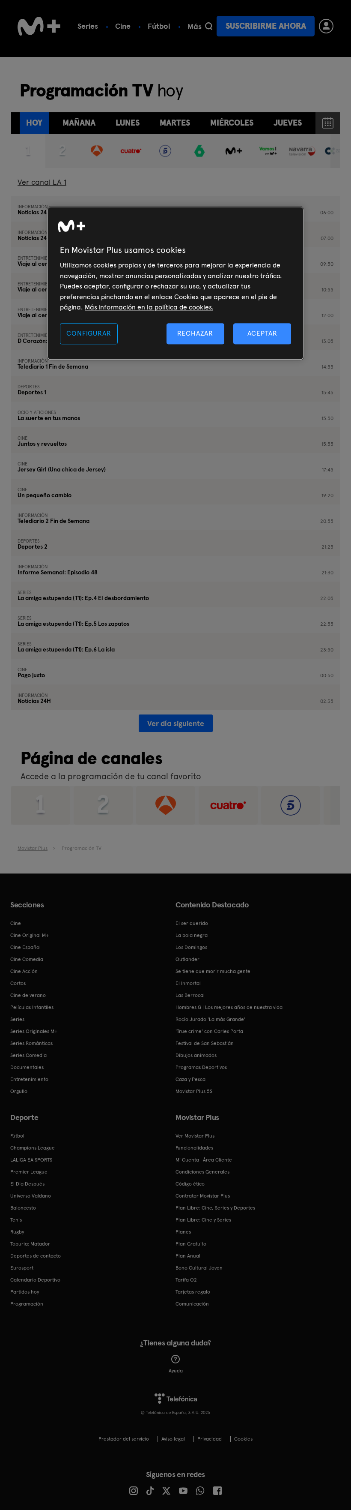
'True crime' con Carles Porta (209, 1031)
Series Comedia (28, 1055)
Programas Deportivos (201, 1067)
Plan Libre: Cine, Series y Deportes (215, 1208)
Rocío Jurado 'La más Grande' (210, 1019)
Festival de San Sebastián (205, 1043)
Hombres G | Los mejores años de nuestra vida (229, 1007)
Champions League (32, 1148)
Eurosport (21, 1268)
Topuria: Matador (30, 1244)
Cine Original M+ (29, 935)
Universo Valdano (30, 1196)
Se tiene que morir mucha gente (213, 971)
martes (175, 123)
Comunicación (192, 1304)
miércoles (231, 123)
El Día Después (27, 1184)
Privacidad (209, 1439)
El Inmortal (188, 983)
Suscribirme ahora (266, 26)
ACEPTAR (262, 334)
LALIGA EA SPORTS (31, 1160)
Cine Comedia (26, 959)
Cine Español (25, 947)
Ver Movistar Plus (195, 1136)
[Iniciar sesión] (326, 26)
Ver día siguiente (175, 723)
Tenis (16, 1220)
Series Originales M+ (33, 1031)
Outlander (187, 959)
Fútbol (159, 25)
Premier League (29, 1172)
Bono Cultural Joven (199, 1268)
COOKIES (243, 1439)
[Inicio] (39, 26)
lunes (128, 123)
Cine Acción (24, 971)
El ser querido (192, 923)
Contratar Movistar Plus (203, 1196)
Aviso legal (173, 1439)
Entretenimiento (29, 1079)
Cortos (18, 983)
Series (87, 25)
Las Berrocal (190, 995)
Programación (26, 1304)
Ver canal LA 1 (42, 181)
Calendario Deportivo (35, 1280)
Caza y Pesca (190, 1079)
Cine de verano (28, 995)
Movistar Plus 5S (194, 1091)
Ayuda (176, 1371)
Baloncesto (23, 1208)
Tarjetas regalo (193, 1292)
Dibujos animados (196, 1055)
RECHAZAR (195, 334)
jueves (288, 123)
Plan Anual (188, 1256)
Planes (183, 1232)
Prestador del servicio (123, 1439)
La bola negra (192, 935)
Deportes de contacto (35, 1256)
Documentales (27, 1067)
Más (194, 26)
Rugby (17, 1232)
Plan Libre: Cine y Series (203, 1220)
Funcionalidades (194, 1148)
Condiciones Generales (202, 1172)
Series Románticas (31, 1043)
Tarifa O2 (186, 1280)
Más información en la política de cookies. (149, 307)
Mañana (78, 123)
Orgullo (18, 1091)
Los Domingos (191, 947)
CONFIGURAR (88, 334)
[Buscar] (208, 26)
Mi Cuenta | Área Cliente (204, 1160)
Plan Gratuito (191, 1244)
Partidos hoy (24, 1292)
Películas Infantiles (32, 1007)
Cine (123, 25)
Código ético (190, 1184)
